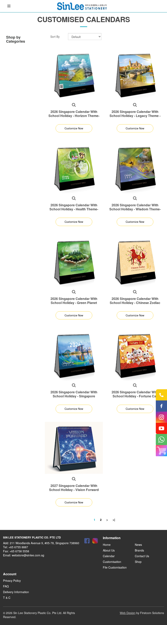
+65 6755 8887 (18, 547)
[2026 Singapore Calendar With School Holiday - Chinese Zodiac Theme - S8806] (135, 261)
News (138, 545)
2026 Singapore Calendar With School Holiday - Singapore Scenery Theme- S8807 (74, 396)
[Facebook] (87, 540)
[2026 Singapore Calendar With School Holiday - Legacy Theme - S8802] (135, 74)
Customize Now (74, 128)
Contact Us (142, 556)
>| (114, 520)
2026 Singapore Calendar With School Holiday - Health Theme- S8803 (73, 209)
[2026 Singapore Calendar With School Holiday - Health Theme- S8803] (74, 167)
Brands (139, 550)
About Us (109, 550)
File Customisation (115, 567)
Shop (138, 562)
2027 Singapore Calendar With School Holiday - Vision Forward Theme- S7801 (74, 489)
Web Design (127, 613)
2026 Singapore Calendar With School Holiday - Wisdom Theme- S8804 (135, 209)
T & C (6, 598)
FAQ (6, 586)
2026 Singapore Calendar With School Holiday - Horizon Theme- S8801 (73, 115)
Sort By (55, 37)
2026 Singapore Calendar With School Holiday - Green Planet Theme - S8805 (74, 302)
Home (107, 545)
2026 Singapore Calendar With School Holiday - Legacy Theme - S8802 (135, 115)
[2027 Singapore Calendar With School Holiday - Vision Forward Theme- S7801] (74, 448)
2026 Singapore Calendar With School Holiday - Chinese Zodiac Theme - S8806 (135, 302)
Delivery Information (16, 592)
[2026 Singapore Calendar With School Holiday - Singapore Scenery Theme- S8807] (74, 354)
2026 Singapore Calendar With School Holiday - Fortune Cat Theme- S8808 (135, 396)
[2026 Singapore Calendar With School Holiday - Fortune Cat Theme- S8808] (135, 354)
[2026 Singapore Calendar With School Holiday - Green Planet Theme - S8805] (74, 261)
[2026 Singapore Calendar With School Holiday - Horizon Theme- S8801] (74, 74)
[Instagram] (95, 540)
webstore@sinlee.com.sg (28, 555)
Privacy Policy (12, 581)
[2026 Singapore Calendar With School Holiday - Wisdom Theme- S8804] (135, 167)
